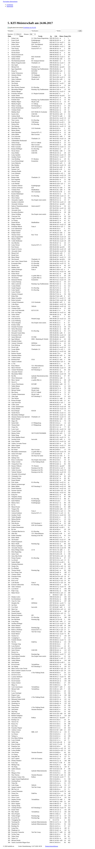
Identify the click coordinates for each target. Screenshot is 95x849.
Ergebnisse (10, 4)
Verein (58, 31)
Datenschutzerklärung (51, 846)
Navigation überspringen (10, 1)
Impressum (10, 6)
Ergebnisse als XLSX (29, 27)
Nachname (34, 31)
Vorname (10, 31)
